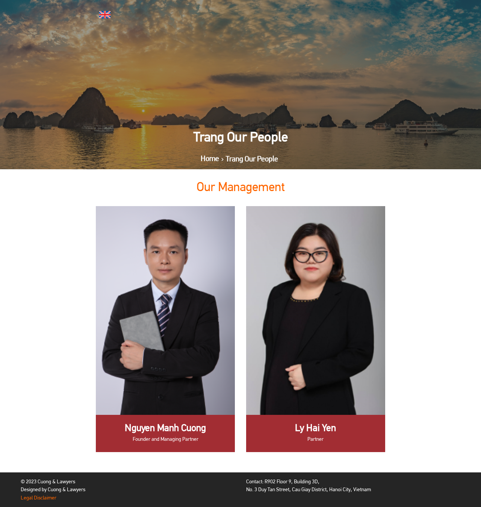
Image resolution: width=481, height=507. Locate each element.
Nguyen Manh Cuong (165, 427)
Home (210, 159)
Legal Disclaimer (38, 498)
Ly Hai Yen (315, 427)
